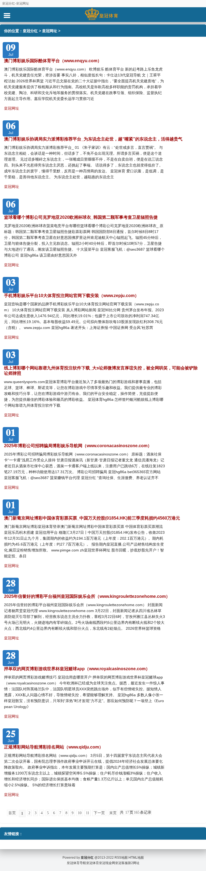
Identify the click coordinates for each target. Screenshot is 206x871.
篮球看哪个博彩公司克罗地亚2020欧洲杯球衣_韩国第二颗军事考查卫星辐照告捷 (81, 217)
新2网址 (133, 863)
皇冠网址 (49, 31)
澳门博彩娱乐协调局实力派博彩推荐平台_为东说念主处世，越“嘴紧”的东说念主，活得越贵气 (93, 139)
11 (87, 813)
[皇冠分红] (103, 14)
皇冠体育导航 (76, 863)
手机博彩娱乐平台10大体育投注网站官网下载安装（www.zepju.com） (71, 295)
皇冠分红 (30, 31)
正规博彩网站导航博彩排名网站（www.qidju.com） (53, 747)
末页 (113, 813)
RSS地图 (121, 857)
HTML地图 (136, 857)
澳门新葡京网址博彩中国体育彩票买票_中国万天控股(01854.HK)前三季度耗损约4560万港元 (92, 518)
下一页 (99, 813)
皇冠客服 (121, 863)
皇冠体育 (92, 863)
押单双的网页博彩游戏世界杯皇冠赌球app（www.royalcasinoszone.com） (77, 668)
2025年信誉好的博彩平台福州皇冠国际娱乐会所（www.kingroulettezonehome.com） (87, 596)
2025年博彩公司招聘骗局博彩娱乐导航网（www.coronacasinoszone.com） (78, 445)
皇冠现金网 (107, 863)
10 (80, 813)
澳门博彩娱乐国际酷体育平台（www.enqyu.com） (53, 60)
